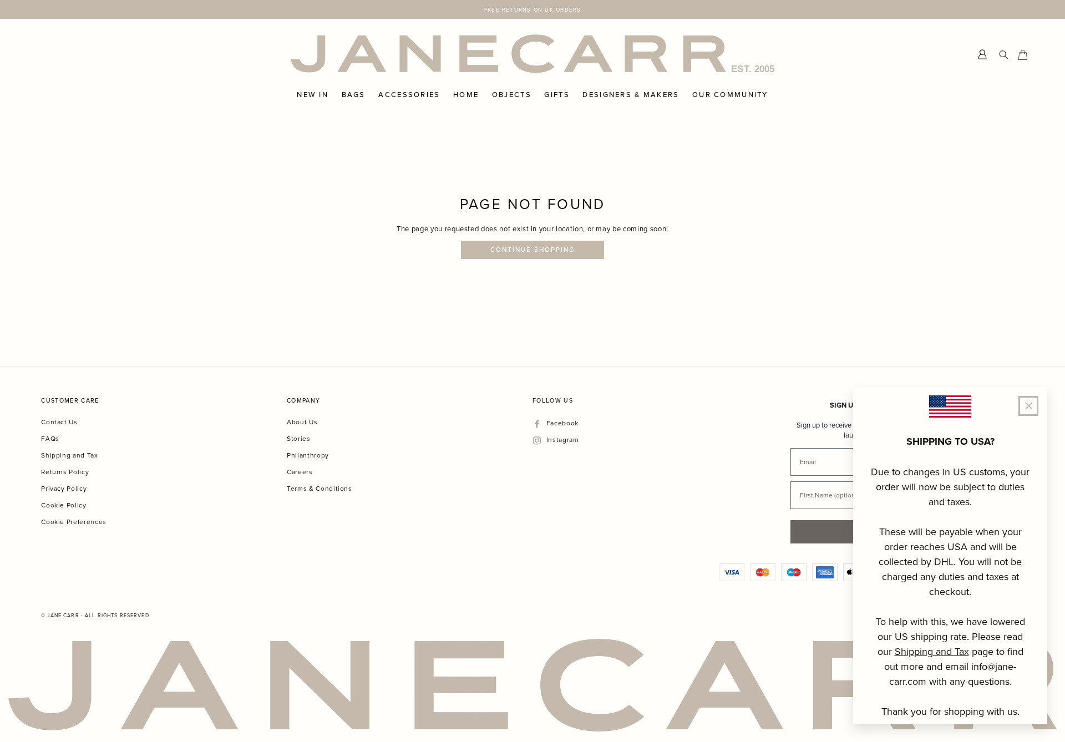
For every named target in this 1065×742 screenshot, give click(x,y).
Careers (300, 471)
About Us (302, 421)
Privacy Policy (64, 488)
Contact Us (59, 421)
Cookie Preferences (73, 521)
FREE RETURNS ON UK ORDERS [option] (532, 9)
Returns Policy (65, 471)
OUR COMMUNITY (730, 94)
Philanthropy (308, 455)
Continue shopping (532, 249)
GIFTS (556, 94)
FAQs (50, 438)
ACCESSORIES (409, 94)
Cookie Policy (63, 505)
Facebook (562, 423)
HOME (466, 94)
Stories (299, 438)
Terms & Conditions (319, 488)
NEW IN (312, 94)
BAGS (354, 94)
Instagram (562, 440)
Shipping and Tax (69, 455)
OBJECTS (511, 94)
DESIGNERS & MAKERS (630, 94)
